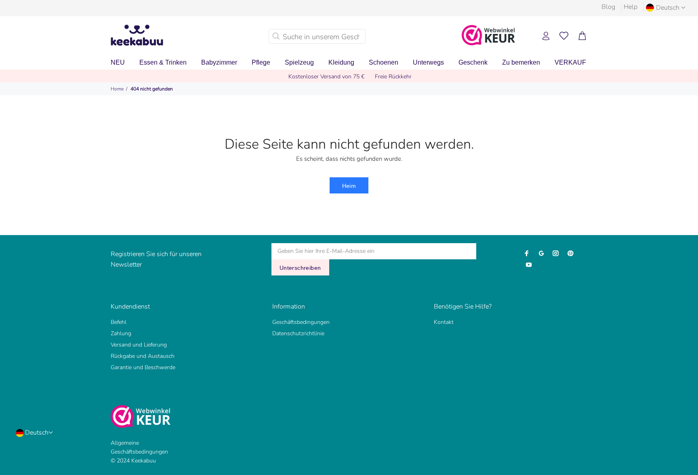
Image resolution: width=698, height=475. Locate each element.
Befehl (118, 322)
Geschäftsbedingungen (301, 322)
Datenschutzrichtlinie (298, 333)
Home (117, 89)
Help (630, 6)
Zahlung (121, 333)
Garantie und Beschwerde (143, 367)
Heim (349, 186)
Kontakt (444, 322)
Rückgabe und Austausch (142, 356)
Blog (608, 6)
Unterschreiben (300, 268)
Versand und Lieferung (139, 345)
